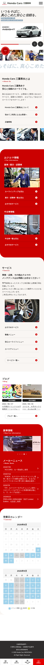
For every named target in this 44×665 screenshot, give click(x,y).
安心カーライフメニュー (14, 342)
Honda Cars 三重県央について (17, 107)
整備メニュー (10, 335)
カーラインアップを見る (14, 191)
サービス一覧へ (13, 360)
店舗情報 (8, 122)
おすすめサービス (12, 204)
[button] (40, 44)
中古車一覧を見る (12, 239)
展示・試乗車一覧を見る (14, 198)
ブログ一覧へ (12, 416)
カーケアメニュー (12, 349)
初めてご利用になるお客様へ (16, 115)
